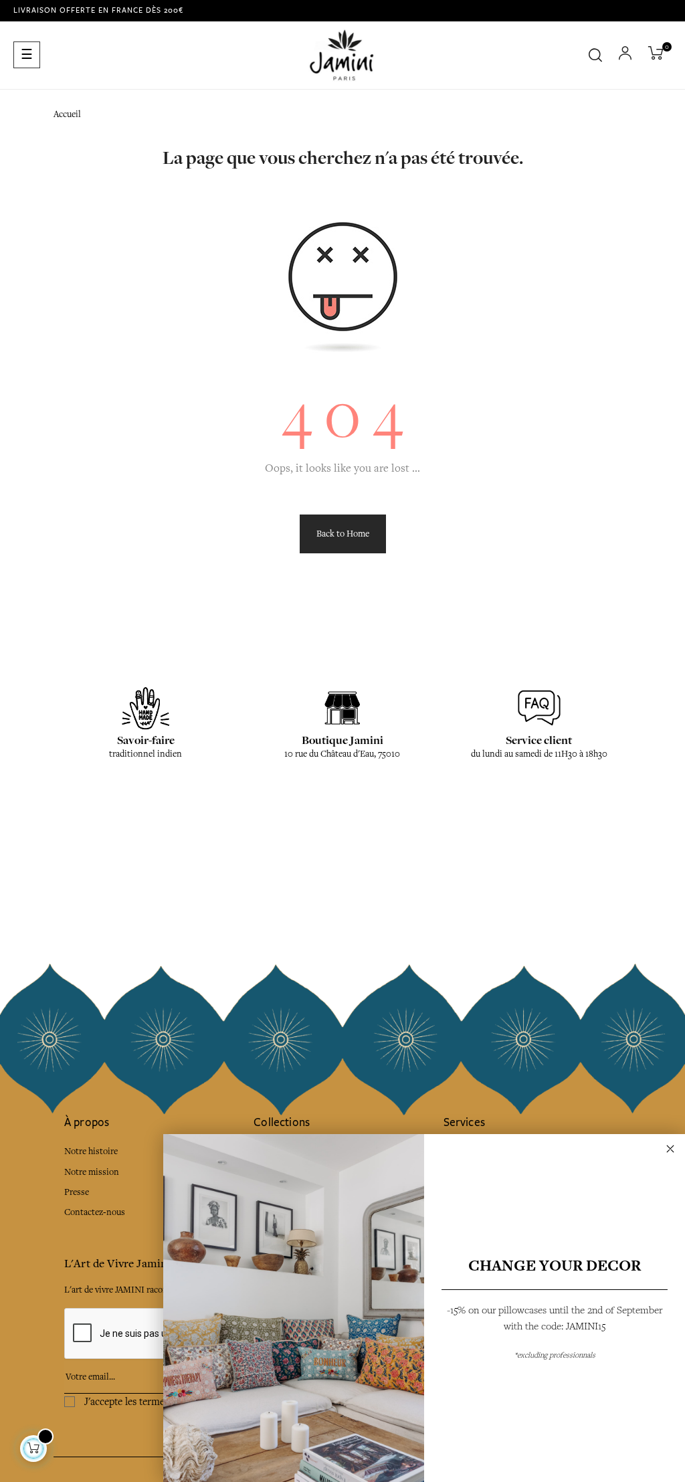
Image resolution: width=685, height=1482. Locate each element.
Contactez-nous (94, 1212)
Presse (76, 1192)
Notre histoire (91, 1151)
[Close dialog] (670, 1149)
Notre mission (91, 1172)
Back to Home (342, 533)
